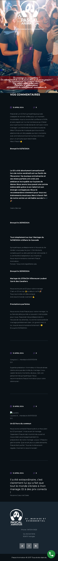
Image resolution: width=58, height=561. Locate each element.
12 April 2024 (18, 107)
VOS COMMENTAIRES (25, 94)
